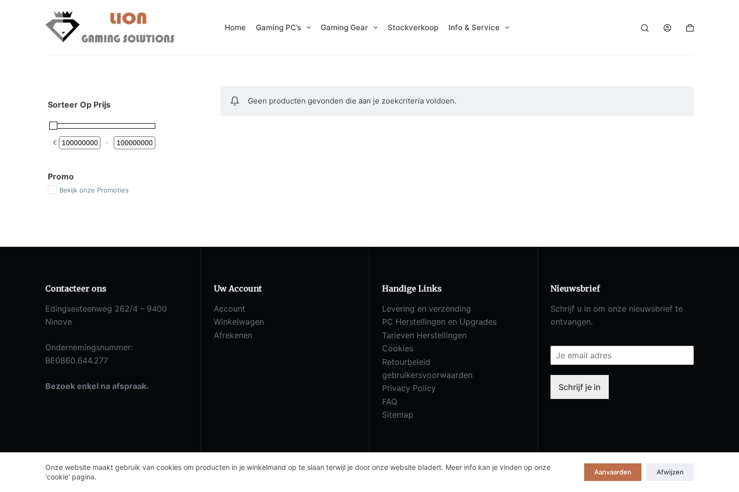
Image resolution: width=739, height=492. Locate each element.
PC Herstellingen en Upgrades (439, 322)
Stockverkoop (413, 27)
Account (229, 309)
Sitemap (397, 415)
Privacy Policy (409, 388)
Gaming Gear (344, 27)
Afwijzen (670, 472)
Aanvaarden (612, 472)
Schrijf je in (580, 387)
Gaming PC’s (278, 27)
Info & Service (474, 27)
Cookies (397, 348)
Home (235, 27)
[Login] (667, 28)
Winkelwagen (239, 322)
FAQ (389, 402)
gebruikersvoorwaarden (427, 375)
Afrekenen (233, 335)
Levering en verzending (426, 309)
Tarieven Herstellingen (424, 335)
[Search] (645, 28)
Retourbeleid (406, 362)
